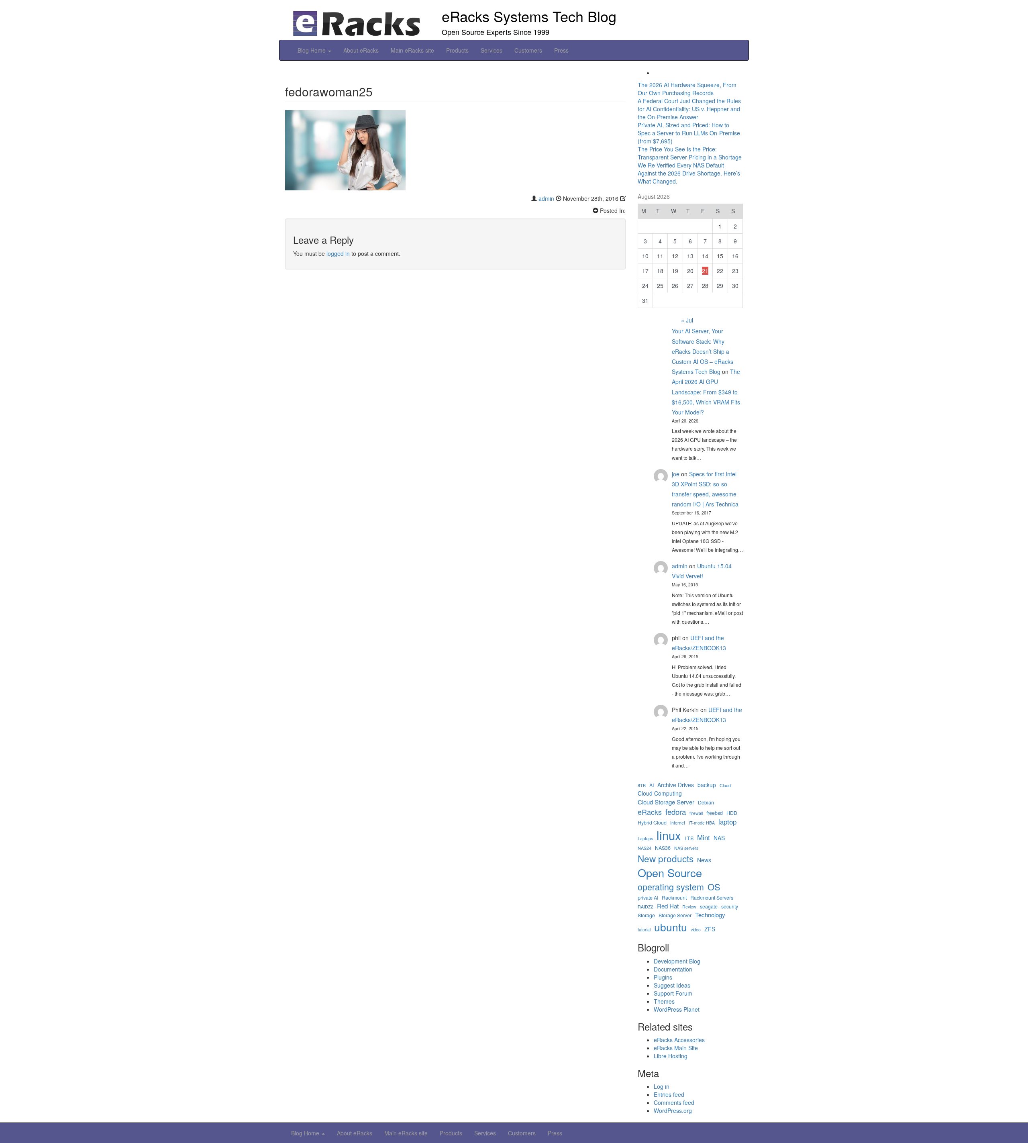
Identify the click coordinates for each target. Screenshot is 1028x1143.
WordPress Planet (677, 1009)
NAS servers (686, 848)
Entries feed (669, 1094)
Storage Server (675, 915)
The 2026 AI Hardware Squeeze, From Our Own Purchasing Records (687, 89)
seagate (709, 906)
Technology (710, 914)
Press (561, 50)
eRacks (650, 812)
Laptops (645, 838)
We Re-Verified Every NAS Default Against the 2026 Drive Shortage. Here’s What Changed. (689, 173)
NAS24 (644, 848)
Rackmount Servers (711, 897)
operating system (671, 887)
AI (651, 785)
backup (707, 785)
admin (546, 198)
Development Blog (677, 961)
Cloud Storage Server (666, 802)
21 (705, 271)
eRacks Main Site (676, 1048)
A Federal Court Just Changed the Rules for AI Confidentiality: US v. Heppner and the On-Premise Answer (689, 109)
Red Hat (668, 906)
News (704, 860)
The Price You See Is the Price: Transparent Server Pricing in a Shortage (690, 153)
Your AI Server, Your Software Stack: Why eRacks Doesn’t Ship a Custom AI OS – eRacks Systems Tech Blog (702, 351)
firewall (696, 813)
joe (675, 474)
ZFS (709, 929)
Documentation (673, 969)
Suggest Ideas (672, 985)
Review (689, 907)
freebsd (714, 813)
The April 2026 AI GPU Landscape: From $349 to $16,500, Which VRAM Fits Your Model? (706, 391)
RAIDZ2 (645, 907)
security (729, 906)
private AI (648, 897)
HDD (731, 813)
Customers (528, 50)
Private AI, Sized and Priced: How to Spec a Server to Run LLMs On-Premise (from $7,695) (689, 133)
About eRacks (361, 50)
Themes (664, 1001)
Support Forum (673, 993)
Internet (677, 823)
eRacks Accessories (679, 1040)
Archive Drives (675, 785)
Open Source (670, 872)
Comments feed (674, 1102)
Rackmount (674, 897)
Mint (703, 837)
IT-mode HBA (702, 823)
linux (669, 835)
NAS (719, 838)
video (696, 930)
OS (714, 886)
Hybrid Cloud (652, 822)
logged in (338, 253)
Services (491, 50)
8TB (642, 785)
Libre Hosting (670, 1056)
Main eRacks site (412, 50)
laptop (727, 822)
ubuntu (670, 926)
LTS (689, 838)
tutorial (644, 930)
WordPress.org (673, 1110)
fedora (675, 811)
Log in (661, 1086)
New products (665, 858)
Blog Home (312, 50)
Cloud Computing (660, 793)
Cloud (725, 785)
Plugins (663, 977)
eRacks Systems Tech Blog (529, 16)
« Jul (687, 320)
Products (457, 50)
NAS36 (663, 848)
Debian (706, 802)
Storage (646, 915)
